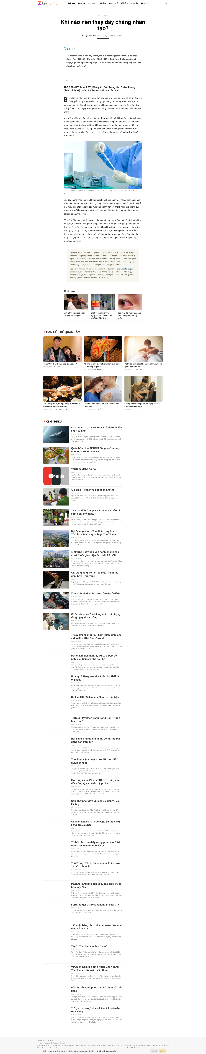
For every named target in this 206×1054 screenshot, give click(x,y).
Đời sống (124, 3)
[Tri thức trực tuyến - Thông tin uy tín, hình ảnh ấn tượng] (48, 3)
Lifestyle (134, 3)
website (123, 269)
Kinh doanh (92, 3)
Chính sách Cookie (104, 1051)
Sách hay (81, 3)
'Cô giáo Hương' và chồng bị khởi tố (93, 489)
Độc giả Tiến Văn (89, 36)
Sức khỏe (103, 15)
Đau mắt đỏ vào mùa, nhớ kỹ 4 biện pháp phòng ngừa (129, 315)
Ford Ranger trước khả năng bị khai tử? (95, 904)
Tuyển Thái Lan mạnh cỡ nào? (89, 946)
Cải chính (144, 3)
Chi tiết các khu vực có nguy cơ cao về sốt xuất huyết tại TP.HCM (102, 315)
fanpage (131, 269)
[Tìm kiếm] (167, 3)
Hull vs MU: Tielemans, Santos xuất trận (95, 697)
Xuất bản (71, 3)
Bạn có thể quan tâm (63, 332)
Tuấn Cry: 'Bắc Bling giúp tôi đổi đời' (60, 364)
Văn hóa (103, 3)
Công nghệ (113, 3)
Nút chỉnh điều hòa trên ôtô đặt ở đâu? (97, 593)
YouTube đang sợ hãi (83, 469)
